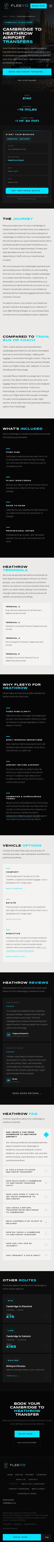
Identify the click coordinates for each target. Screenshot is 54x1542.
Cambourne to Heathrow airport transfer (23, 816)
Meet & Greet (38, 1489)
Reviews (30, 1475)
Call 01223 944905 (27, 80)
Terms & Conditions (30, 1524)
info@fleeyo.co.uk (9, 1503)
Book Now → (27, 1434)
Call (47, 1537)
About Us (21, 1479)
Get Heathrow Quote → (27, 190)
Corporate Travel (27, 1494)
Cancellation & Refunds (10, 1528)
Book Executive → (16, 956)
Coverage (41, 1475)
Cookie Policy (18, 1524)
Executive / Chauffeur (33, 1484)
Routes (12, 16)
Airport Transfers (19, 1489)
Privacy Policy (7, 1524)
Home (5, 16)
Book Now (38, 6)
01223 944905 (8, 1500)
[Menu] (50, 6)
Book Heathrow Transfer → (27, 72)
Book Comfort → (15, 888)
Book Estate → (14, 919)
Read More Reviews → (27, 1093)
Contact (33, 1479)
